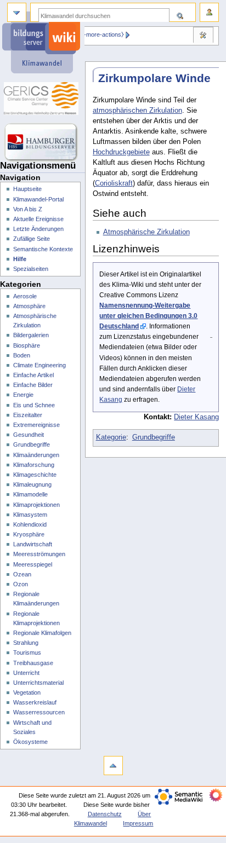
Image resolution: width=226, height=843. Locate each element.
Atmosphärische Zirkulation (146, 232)
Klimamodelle (30, 494)
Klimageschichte (34, 474)
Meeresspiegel (32, 564)
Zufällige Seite (31, 238)
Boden (21, 355)
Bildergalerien (31, 335)
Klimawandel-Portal (38, 199)
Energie (23, 394)
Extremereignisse (36, 425)
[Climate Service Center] (42, 98)
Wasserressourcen (39, 712)
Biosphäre (26, 345)
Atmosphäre (29, 306)
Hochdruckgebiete (121, 152)
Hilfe (19, 259)
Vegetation (27, 692)
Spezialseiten (30, 268)
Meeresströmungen (39, 554)
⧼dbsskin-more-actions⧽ (92, 34)
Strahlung (25, 642)
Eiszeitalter (27, 415)
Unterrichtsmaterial (38, 682)
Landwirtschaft (32, 544)
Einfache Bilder (33, 385)
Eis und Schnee (34, 405)
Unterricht (26, 672)
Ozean (22, 574)
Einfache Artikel (33, 375)
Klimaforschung (33, 464)
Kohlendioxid (30, 524)
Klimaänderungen (36, 455)
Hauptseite (27, 189)
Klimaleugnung (32, 484)
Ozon (20, 584)
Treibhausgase (33, 663)
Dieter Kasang (196, 417)
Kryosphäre (28, 534)
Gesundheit (28, 434)
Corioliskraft (114, 183)
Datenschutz (105, 814)
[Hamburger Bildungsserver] (42, 142)
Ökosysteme (30, 741)
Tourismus (27, 652)
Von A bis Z (27, 209)
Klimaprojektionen (36, 504)
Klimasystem (30, 514)
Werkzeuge (203, 36)
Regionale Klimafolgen (42, 633)
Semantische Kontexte (43, 249)
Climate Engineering (39, 365)
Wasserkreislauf (34, 702)
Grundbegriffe (153, 437)
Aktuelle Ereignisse (38, 219)
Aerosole (25, 296)
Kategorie (111, 437)
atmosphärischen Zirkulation (137, 110)
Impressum (138, 823)
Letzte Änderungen (38, 229)
